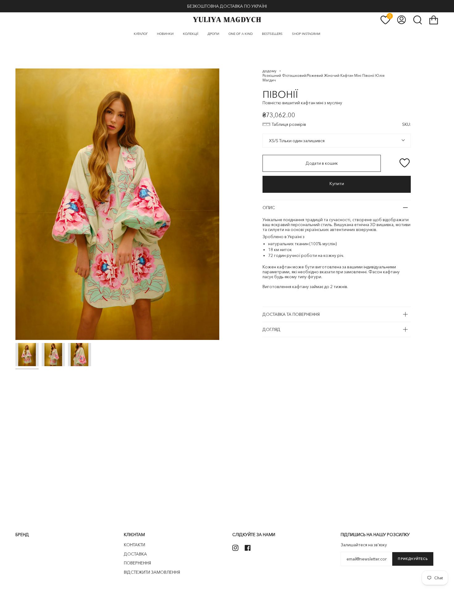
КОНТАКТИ (134, 544)
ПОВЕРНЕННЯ (137, 562)
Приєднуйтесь (413, 559)
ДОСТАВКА (135, 554)
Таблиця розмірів (289, 124)
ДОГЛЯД (271, 329)
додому (269, 70)
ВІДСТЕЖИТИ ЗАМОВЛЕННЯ (152, 572)
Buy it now (337, 184)
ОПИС (269, 207)
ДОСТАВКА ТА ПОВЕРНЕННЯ (291, 314)
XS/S (273, 140)
